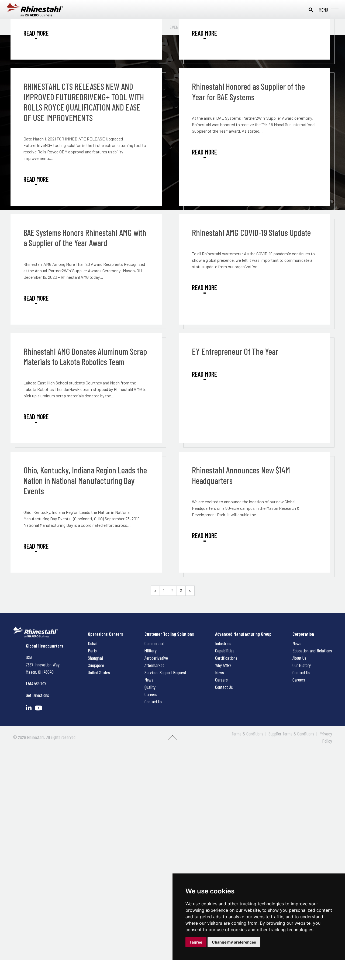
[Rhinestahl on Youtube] (38, 708)
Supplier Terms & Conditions (291, 734)
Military (150, 650)
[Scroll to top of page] (172, 739)
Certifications (226, 658)
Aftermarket (154, 665)
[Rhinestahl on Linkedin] (29, 708)
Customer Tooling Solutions (169, 634)
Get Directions (37, 695)
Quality (150, 687)
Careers (150, 694)
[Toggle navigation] (328, 9)
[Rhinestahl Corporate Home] (40, 9)
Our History (301, 665)
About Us (299, 658)
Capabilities (224, 650)
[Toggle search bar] (311, 9)
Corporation (303, 634)
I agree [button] (196, 942)
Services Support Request (165, 672)
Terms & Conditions (247, 734)
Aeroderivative (156, 658)
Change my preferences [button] (234, 942)
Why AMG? (223, 665)
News (148, 680)
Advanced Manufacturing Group (243, 634)
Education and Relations (312, 650)
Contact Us (153, 701)
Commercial (154, 643)
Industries (223, 643)
